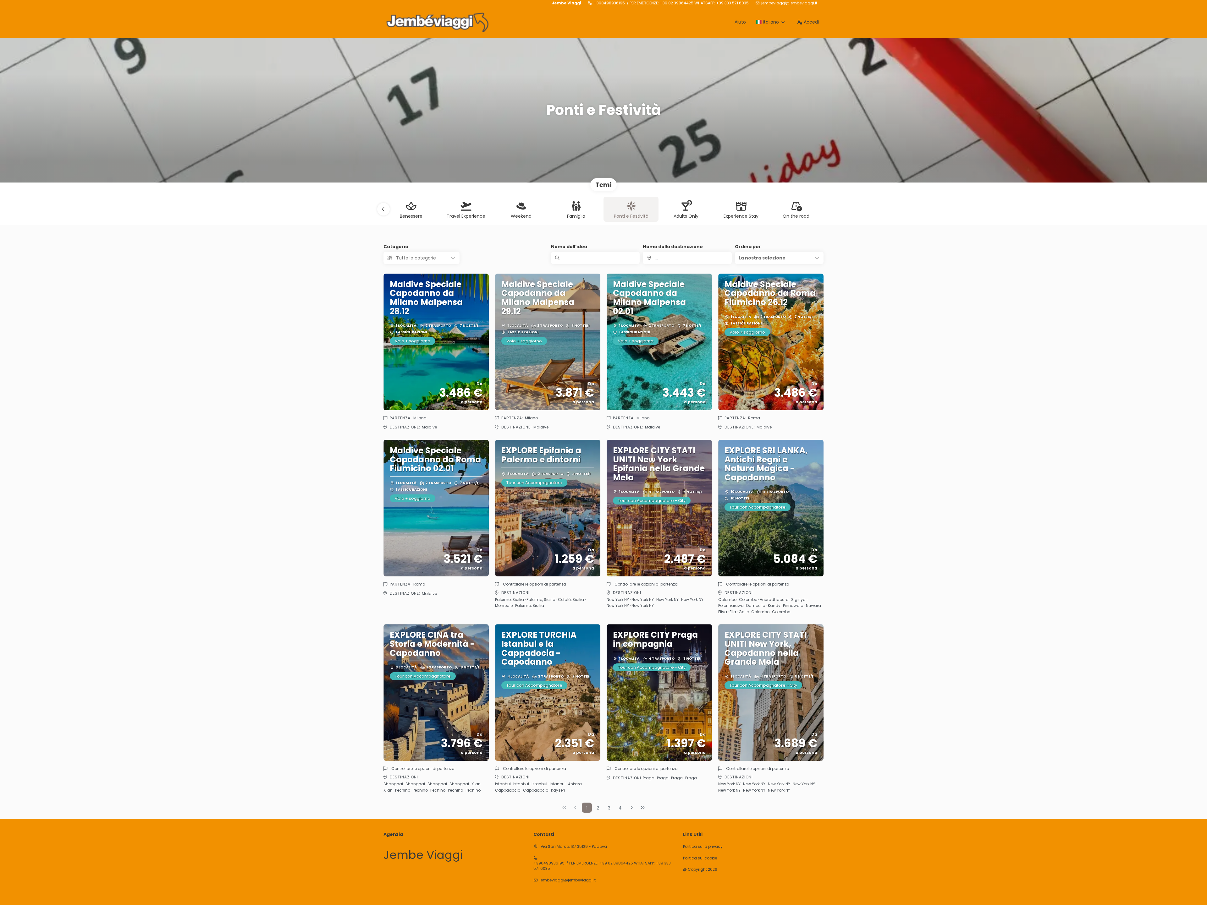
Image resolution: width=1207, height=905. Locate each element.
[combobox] (687, 258)
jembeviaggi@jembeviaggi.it (789, 3)
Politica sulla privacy (703, 846)
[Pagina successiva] (632, 808)
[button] (383, 209)
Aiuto (740, 22)
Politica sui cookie (700, 858)
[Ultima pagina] (643, 808)
